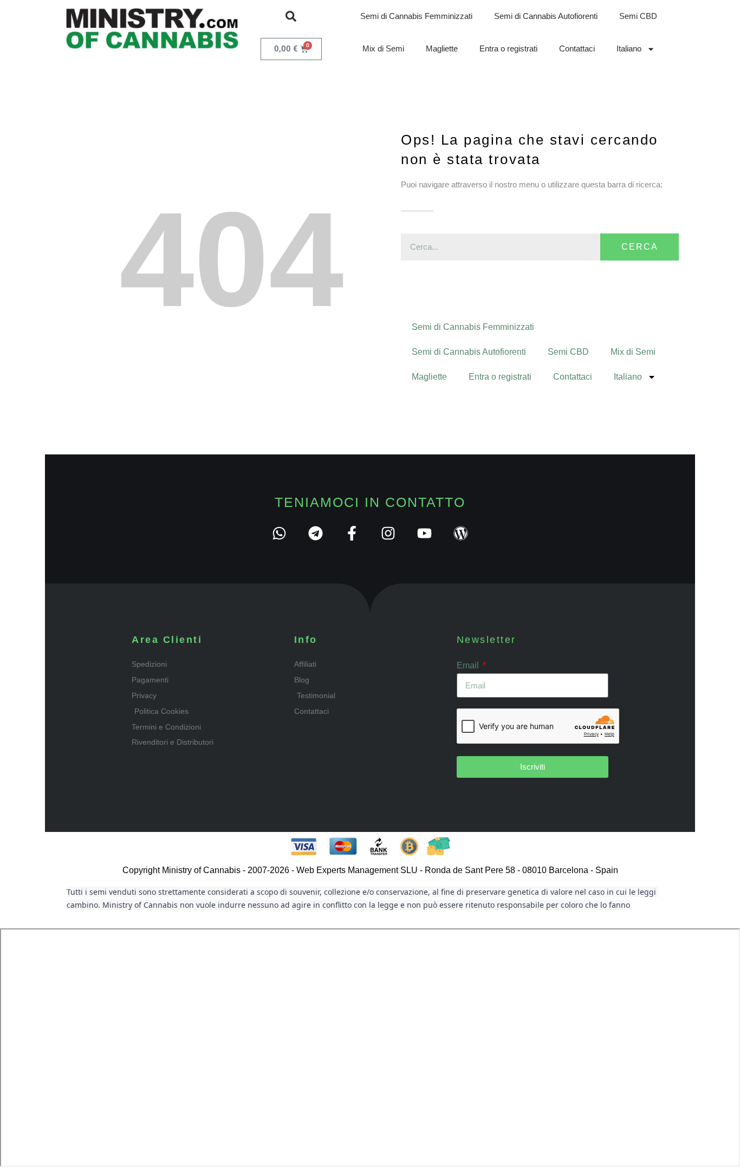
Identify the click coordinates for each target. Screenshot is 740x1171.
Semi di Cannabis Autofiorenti (546, 16)
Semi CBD (638, 16)
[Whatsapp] (279, 533)
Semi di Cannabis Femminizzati (416, 16)
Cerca (639, 246)
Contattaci (577, 48)
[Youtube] (424, 533)
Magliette (442, 48)
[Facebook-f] (352, 533)
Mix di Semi (383, 48)
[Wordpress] (460, 533)
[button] (291, 16)
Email (469, 665)
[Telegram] (315, 533)
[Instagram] (388, 533)
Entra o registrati (508, 48)
